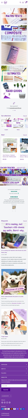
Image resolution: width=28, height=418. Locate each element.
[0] (25, 2)
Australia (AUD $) (5, 395)
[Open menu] (2, 2)
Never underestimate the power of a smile (12, 296)
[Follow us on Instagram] (5, 402)
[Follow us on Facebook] (2, 402)
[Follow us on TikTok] (10, 402)
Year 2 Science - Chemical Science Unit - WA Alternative (9, 155)
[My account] (23, 2)
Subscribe (5, 389)
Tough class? (4, 336)
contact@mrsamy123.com (15, 108)
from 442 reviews (13, 193)
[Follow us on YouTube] (7, 402)
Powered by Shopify (5, 415)
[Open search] (20, 2)
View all (25, 115)
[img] (14, 191)
